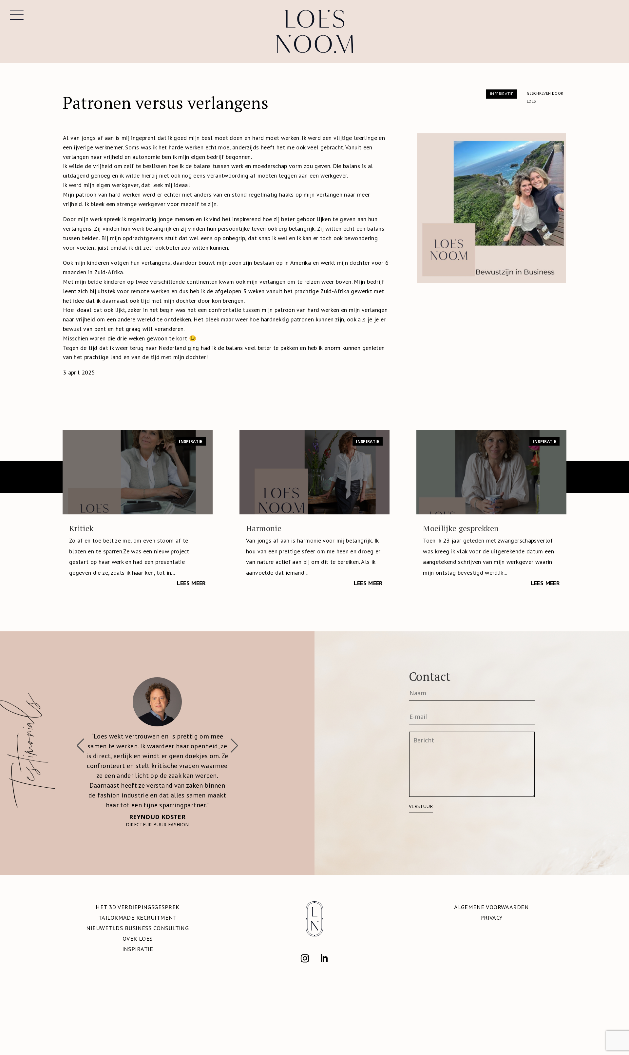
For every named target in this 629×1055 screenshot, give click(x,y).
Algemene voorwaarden (491, 902)
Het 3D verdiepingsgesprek (137, 902)
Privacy (491, 912)
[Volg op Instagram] (305, 954)
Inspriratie (501, 94)
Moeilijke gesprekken (461, 528)
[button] (234, 743)
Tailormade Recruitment (137, 912)
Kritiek (81, 528)
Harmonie (263, 528)
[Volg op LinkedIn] (324, 954)
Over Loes (138, 933)
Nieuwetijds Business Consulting (137, 923)
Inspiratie (190, 441)
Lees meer (191, 583)
